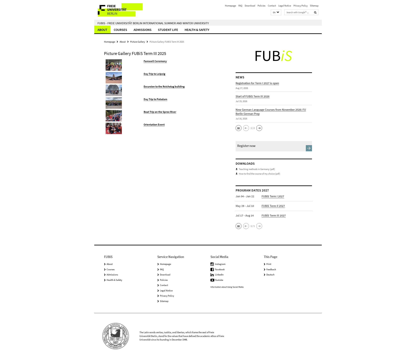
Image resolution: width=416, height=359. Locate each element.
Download (250, 5)
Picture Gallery (137, 41)
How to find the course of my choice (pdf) (259, 173)
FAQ (240, 5)
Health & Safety (197, 30)
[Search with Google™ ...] (315, 12)
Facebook (220, 269)
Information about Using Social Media (227, 287)
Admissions (142, 30)
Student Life (168, 30)
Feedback (271, 269)
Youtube (219, 279)
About (102, 30)
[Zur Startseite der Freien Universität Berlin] (121, 9)
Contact (272, 5)
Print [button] (268, 264)
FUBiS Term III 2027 (274, 215)
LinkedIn (219, 274)
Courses (120, 30)
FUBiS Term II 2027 (273, 206)
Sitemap (314, 5)
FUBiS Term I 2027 (273, 196)
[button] (276, 12)
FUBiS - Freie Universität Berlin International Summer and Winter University (153, 23)
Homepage (230, 5)
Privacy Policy (300, 5)
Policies (261, 5)
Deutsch (270, 274)
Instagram (220, 264)
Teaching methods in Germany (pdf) (257, 169)
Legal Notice (284, 5)
